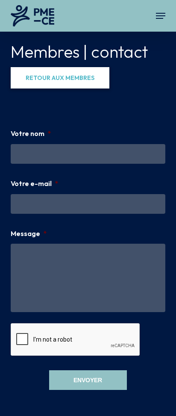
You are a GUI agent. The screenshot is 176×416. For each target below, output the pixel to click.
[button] (160, 16)
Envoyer (87, 380)
